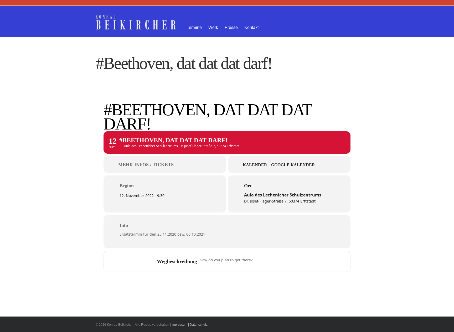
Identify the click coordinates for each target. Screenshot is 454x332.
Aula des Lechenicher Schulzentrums (282, 195)
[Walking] (290, 261)
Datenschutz (199, 324)
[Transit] (280, 261)
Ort (247, 185)
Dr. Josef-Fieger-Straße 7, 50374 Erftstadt (280, 201)
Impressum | (180, 324)
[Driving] (269, 261)
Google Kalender (293, 165)
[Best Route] (259, 261)
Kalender (255, 165)
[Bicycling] (300, 261)
